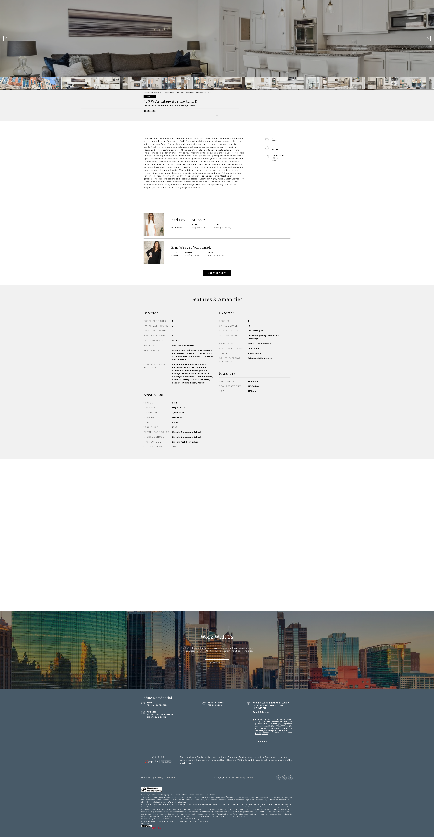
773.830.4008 (215, 705)
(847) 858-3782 (198, 228)
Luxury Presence (165, 777)
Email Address (261, 712)
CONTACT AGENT (217, 273)
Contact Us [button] (217, 663)
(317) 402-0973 (192, 255)
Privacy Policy (261, 734)
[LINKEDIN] (290, 777)
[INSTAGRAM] (284, 777)
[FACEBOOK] (278, 777)
